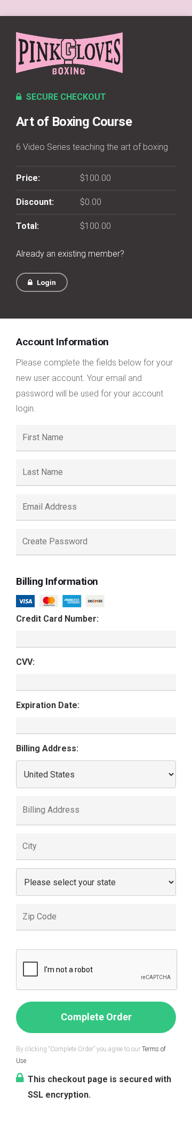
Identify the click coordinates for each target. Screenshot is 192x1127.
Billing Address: (47, 748)
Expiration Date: (47, 705)
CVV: (25, 662)
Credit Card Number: (57, 619)
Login (45, 282)
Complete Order (96, 1016)
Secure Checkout (65, 97)
